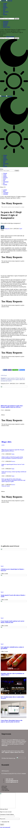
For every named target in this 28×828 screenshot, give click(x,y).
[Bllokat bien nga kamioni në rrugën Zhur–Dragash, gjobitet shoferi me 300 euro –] (14, 387)
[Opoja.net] (6, 0)
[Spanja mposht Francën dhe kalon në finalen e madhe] (13, 575)
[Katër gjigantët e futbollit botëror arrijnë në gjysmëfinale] (13, 627)
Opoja (12, 454)
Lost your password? (5, 827)
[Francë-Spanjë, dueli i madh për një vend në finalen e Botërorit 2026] (13, 601)
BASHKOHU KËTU (6, 381)
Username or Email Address (7, 814)
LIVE (3, 445)
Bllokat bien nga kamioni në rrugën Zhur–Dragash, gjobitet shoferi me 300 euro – (12, 406)
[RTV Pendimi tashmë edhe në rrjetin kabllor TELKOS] (13, 694)
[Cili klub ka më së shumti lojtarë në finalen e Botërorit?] (13, 549)
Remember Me (5, 821)
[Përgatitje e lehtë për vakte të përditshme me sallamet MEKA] (13, 670)
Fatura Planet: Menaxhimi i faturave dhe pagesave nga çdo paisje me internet (11, 721)
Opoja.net (7, 228)
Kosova (13, 461)
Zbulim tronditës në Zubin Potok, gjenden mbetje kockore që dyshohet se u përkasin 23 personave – (12, 457)
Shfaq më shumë (10, 36)
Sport (20, 228)
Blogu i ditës (6, 442)
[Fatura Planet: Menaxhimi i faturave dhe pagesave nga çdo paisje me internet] (13, 717)
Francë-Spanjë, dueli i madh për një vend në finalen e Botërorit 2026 (12, 621)
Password (2, 818)
